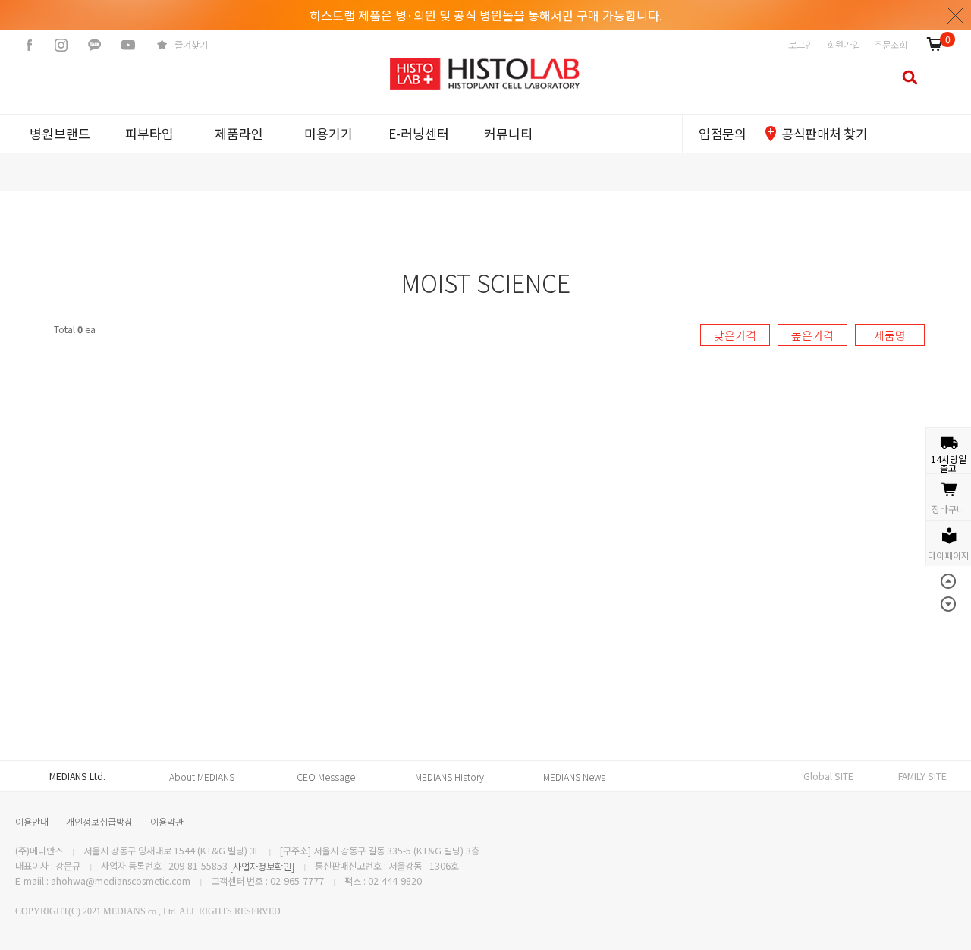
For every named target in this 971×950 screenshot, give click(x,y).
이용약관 (167, 821)
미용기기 (328, 133)
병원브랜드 (60, 133)
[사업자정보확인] (262, 866)
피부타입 (149, 133)
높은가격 (812, 335)
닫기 (955, 15)
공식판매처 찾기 (824, 133)
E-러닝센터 (418, 133)
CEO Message (326, 777)
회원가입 (843, 45)
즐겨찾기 (191, 45)
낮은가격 (735, 335)
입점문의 (722, 133)
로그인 (800, 45)
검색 (905, 77)
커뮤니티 (508, 133)
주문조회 (890, 45)
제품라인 (239, 133)
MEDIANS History (449, 777)
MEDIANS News (574, 777)
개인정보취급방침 (99, 821)
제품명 (890, 335)
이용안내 (32, 821)
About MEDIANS (201, 777)
